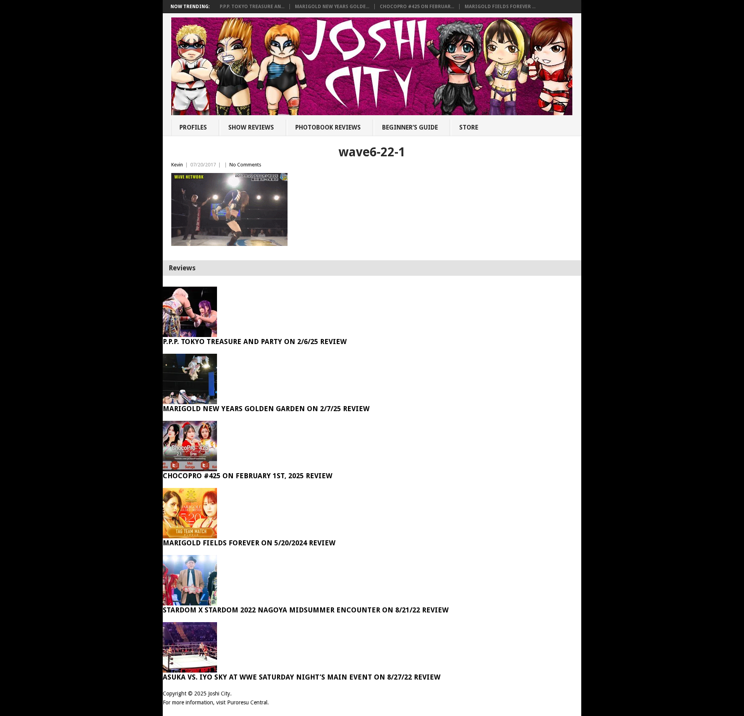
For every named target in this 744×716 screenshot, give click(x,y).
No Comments (245, 165)
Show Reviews (251, 127)
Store (468, 127)
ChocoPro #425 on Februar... (417, 6)
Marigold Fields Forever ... (500, 6)
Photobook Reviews (328, 127)
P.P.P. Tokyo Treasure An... (252, 6)
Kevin (177, 165)
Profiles (193, 127)
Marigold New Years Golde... (332, 6)
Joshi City (219, 693)
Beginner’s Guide (410, 127)
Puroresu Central (247, 702)
